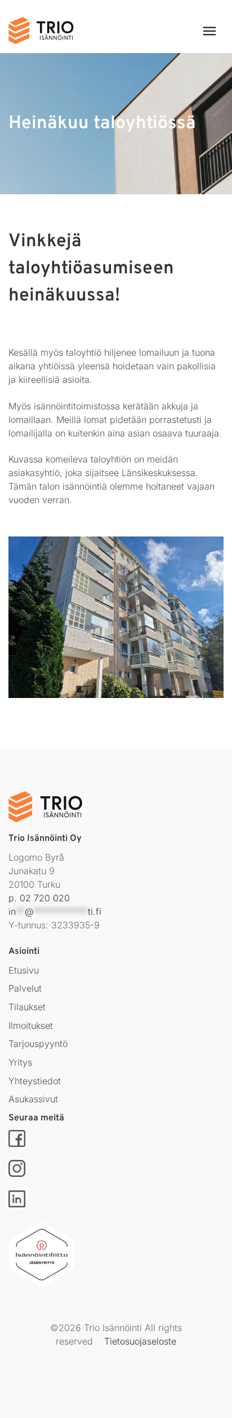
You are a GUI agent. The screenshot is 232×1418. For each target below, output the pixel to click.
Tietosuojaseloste (140, 1341)
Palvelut (25, 988)
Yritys (20, 1062)
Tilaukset (27, 1007)
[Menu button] (202, 31)
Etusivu (23, 970)
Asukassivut (33, 1099)
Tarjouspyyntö (38, 1043)
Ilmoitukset (30, 1025)
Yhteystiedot (34, 1081)
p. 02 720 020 (39, 898)
